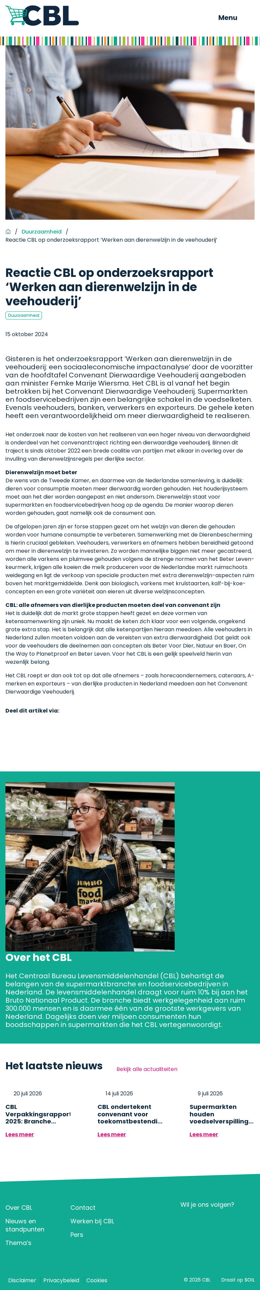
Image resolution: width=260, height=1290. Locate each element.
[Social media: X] (207, 1221)
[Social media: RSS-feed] (247, 1221)
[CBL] (42, 15)
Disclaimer (22, 1280)
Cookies (96, 1280)
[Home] (8, 232)
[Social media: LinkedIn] (187, 1221)
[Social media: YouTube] (227, 1221)
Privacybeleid (61, 1280)
